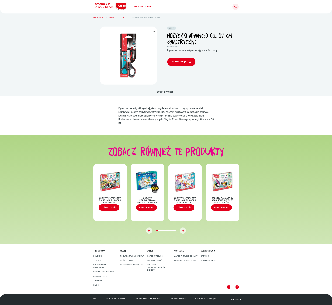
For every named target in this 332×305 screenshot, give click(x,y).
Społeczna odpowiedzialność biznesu (156, 267)
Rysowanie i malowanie (132, 265)
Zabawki (97, 281)
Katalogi (205, 256)
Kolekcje (97, 256)
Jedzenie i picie (100, 276)
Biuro (96, 285)
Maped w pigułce (155, 256)
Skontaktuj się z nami (185, 261)
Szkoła (97, 261)
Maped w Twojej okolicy (186, 256)
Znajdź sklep (178, 61)
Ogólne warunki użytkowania (148, 299)
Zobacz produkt (109, 207)
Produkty (138, 6)
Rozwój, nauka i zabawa (132, 256)
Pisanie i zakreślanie (103, 272)
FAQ (94, 299)
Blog (149, 6)
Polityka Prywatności (115, 299)
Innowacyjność (154, 261)
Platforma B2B (208, 261)
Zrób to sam (126, 261)
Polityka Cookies (178, 299)
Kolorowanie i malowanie (100, 266)
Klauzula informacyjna (205, 299)
